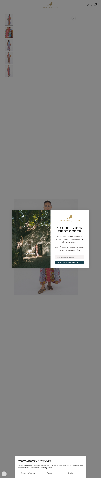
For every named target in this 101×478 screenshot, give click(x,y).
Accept (49, 473)
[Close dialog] (86, 213)
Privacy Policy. (47, 467)
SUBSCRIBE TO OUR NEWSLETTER (69, 262)
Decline (70, 473)
